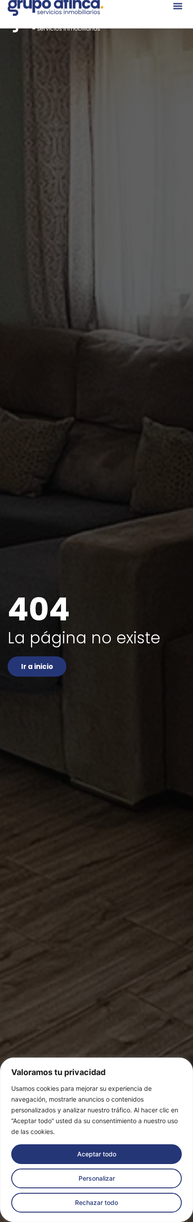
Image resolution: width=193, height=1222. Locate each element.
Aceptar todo (96, 1154)
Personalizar (97, 1178)
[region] (96, 1140)
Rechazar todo (96, 1202)
